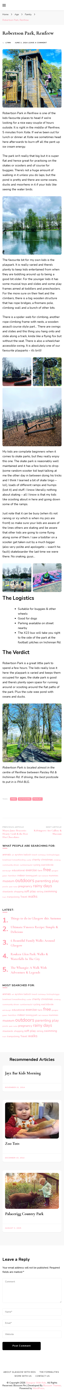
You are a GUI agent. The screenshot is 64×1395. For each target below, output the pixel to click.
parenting (43, 880)
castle (28, 860)
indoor (21, 875)
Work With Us (23, 1376)
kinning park (32, 875)
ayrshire (19, 854)
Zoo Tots (12, 1143)
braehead (6, 860)
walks (32, 896)
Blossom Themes (52, 1385)
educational (18, 870)
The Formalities (49, 1372)
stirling (40, 891)
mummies (53, 875)
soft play (30, 891)
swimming (50, 891)
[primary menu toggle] (4, 5)
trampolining (13, 896)
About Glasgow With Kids (19, 1372)
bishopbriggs (53, 854)
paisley (37, 799)
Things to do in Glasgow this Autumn (36, 918)
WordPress (38, 1388)
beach (34, 854)
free (13, 799)
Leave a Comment (37, 42)
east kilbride (47, 864)
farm (40, 870)
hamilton (12, 875)
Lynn (8, 43)
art (13, 855)
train (4, 897)
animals (6, 854)
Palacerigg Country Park (24, 1213)
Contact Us (42, 1376)
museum (8, 881)
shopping (18, 891)
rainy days (42, 886)
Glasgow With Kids (36, 1382)
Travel (23, 897)
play (55, 880)
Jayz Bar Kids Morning (23, 1073)
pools (5, 886)
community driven (10, 865)
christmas (47, 860)
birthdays (42, 855)
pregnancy (25, 886)
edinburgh (6, 870)
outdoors (24, 799)
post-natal (13, 886)
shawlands (7, 891)
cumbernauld (26, 865)
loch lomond (43, 876)
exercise (31, 870)
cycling (36, 864)
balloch (27, 854)
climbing (57, 860)
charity (36, 860)
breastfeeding (19, 860)
